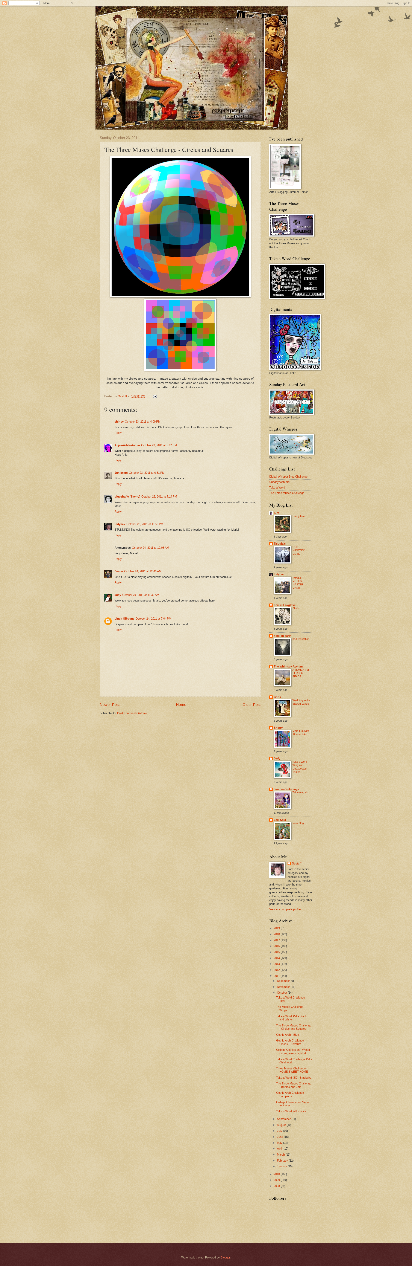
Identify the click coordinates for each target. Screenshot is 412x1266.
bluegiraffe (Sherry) (127, 496)
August (282, 1125)
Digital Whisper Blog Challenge (288, 476)
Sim (276, 513)
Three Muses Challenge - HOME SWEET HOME (292, 1070)
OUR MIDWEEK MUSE (298, 550)
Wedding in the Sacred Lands (301, 702)
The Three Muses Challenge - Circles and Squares (293, 1027)
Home (181, 704)
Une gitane (298, 516)
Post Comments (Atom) (132, 713)
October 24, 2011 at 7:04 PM (153, 618)
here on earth (282, 635)
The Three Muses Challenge (286, 493)
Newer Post (110, 704)
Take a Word (277, 487)
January (282, 1166)
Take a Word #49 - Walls (291, 1111)
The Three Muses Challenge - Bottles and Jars (293, 1085)
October (282, 992)
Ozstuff (296, 863)
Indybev (279, 574)
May (280, 1142)
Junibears (121, 472)
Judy (118, 595)
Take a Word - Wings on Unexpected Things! (300, 767)
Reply (118, 432)
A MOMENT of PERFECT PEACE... (300, 673)
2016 (277, 946)
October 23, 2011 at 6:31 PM (147, 472)
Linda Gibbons (124, 618)
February (283, 1160)
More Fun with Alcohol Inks (300, 733)
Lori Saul (280, 820)
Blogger (225, 1257)
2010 (277, 1174)
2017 (277, 940)
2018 (277, 934)
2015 (277, 952)
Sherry (278, 727)
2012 (277, 969)
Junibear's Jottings (286, 789)
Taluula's (280, 543)
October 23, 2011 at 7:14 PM (159, 496)
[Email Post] (155, 396)
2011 (277, 975)
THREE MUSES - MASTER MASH (297, 582)
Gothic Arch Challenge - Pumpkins (291, 1094)
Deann (119, 571)
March (281, 1154)
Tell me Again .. (301, 792)
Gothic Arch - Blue (287, 1034)
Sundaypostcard (279, 482)
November (284, 986)
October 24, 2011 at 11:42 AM (140, 595)
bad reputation (300, 639)
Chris (277, 697)
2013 (277, 963)
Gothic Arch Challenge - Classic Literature (291, 1042)
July (280, 1130)
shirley (119, 421)
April (280, 1148)
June (280, 1136)
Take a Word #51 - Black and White (291, 1018)
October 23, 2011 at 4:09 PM (143, 421)
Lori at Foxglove (284, 605)
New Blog (298, 823)
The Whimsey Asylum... (289, 666)
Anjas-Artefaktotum (127, 445)
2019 (277, 928)
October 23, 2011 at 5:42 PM (159, 445)
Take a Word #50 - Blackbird (293, 1077)
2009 (277, 1180)
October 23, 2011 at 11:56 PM (144, 524)
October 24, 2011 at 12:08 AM (150, 547)
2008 (277, 1186)
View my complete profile (285, 909)
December (284, 980)
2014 (277, 958)
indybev (120, 524)
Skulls (296, 608)
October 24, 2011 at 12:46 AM (142, 571)
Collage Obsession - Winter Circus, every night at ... (293, 1051)
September (284, 1119)
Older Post (251, 704)
